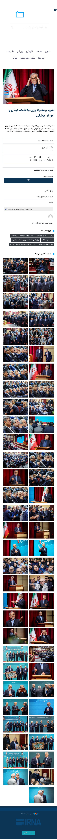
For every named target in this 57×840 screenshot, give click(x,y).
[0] (28, 180)
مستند (39, 51)
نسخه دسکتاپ (29, 833)
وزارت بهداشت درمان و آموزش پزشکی (25, 240)
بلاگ (14, 58)
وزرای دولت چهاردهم (46, 244)
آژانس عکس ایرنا (28, 14)
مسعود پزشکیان (47, 240)
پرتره (51, 235)
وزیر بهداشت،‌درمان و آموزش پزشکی (22, 244)
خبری (47, 51)
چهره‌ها (41, 58)
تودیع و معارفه (41, 235)
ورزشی (20, 51)
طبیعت (10, 51)
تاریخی (29, 51)
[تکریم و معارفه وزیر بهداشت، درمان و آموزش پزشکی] (28, 86)
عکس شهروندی (27, 58)
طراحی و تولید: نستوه (27, 814)
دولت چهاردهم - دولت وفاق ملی (22, 235)
